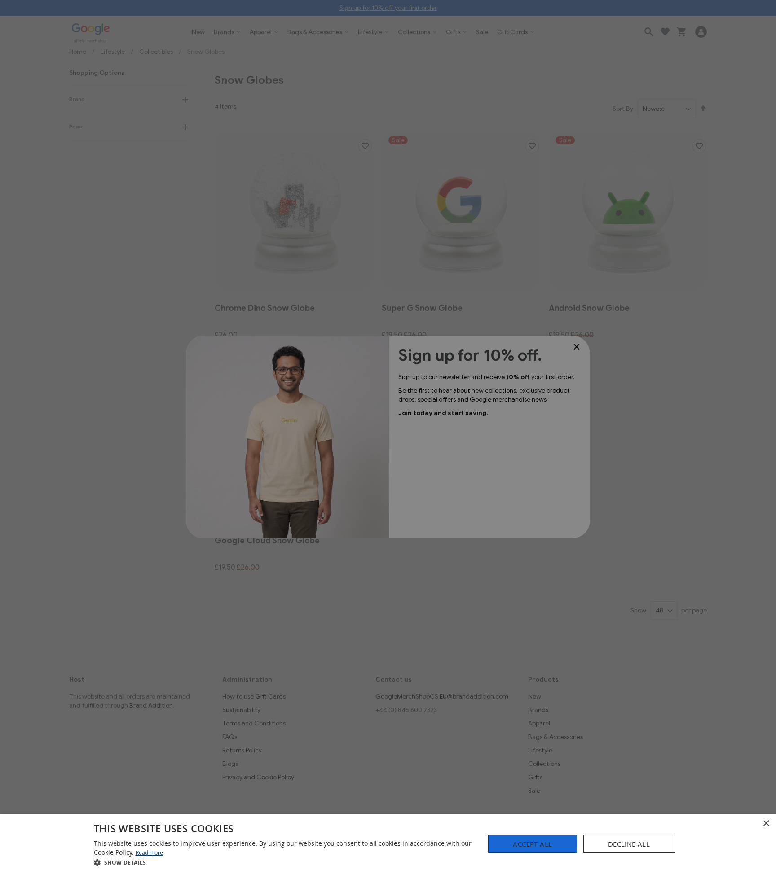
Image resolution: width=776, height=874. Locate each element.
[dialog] (388, 844)
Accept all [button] (532, 843)
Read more (149, 852)
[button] (284, 862)
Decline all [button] (629, 843)
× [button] (766, 823)
